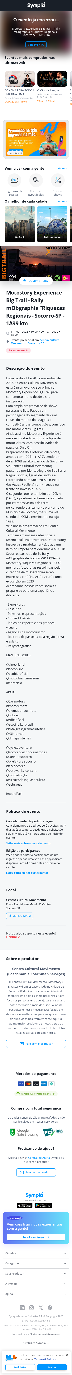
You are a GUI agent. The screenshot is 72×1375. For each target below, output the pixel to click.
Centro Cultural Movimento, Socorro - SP (35, 341)
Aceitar (52, 1367)
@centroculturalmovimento (26, 540)
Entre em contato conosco (45, 1334)
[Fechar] (67, 1355)
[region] (36, 1362)
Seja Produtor (14, 1273)
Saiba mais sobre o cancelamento (28, 843)
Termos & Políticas (45, 1359)
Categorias (12, 1263)
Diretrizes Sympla (34, 1343)
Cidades (10, 1253)
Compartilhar (39, 281)
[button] (11, 1358)
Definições (20, 1367)
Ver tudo (62, 168)
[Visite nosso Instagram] (31, 1307)
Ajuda (9, 1294)
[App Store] (24, 1205)
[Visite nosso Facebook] (50, 1307)
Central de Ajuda (39, 1158)
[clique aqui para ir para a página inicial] (36, 5)
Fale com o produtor (39, 1043)
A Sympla (11, 1284)
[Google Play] (43, 1205)
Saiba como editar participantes (27, 872)
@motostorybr (58, 540)
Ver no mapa (21, 916)
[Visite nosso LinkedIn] (22, 1307)
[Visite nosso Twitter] (40, 1307)
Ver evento (36, 44)
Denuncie (13, 937)
